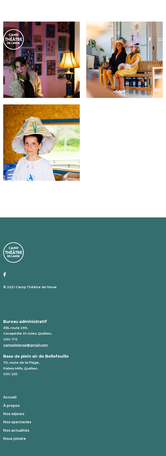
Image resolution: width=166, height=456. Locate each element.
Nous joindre (14, 439)
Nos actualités (16, 430)
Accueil (9, 397)
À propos (11, 406)
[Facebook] (150, 39)
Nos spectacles (17, 422)
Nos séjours (13, 414)
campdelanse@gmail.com (25, 345)
